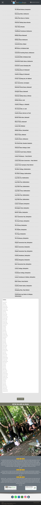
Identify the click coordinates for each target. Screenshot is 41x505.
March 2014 (4, 353)
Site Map (8, 503)
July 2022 (4, 338)
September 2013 (5, 361)
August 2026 (5, 302)
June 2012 (4, 381)
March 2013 (4, 369)
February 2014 (5, 354)
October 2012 (5, 376)
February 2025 (5, 314)
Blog (2, 503)
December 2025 (5, 307)
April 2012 (4, 384)
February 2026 (5, 306)
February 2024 (5, 319)
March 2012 (4, 385)
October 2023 (5, 322)
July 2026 (4, 303)
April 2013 (4, 368)
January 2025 (5, 315)
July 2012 (4, 380)
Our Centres (4, 503)
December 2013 (5, 357)
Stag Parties (10, 503)
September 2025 (5, 310)
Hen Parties (14, 503)
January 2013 (5, 372)
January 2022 (5, 346)
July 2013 (4, 364)
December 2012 (5, 373)
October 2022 (5, 334)
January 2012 (5, 388)
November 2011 (5, 391)
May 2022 (4, 341)
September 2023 (5, 323)
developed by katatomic (36, 502)
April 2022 (4, 342)
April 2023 (4, 330)
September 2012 (5, 377)
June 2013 (4, 365)
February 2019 (5, 349)
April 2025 (4, 311)
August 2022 (5, 337)
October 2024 (5, 318)
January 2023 (5, 333)
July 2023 (4, 326)
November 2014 (5, 350)
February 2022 (5, 345)
